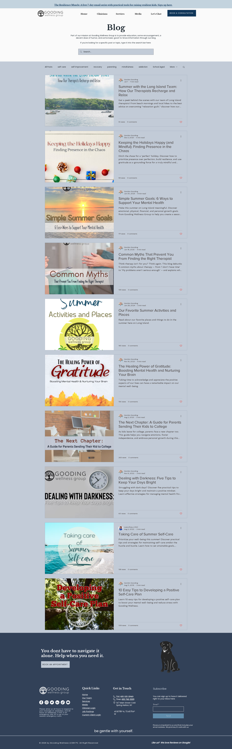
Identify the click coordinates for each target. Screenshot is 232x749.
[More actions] (181, 80)
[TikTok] (63, 702)
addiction (143, 67)
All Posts (48, 67)
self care (62, 67)
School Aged (159, 67)
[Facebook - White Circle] (41, 702)
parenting (111, 67)
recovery (98, 67)
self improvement (79, 67)
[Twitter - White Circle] (52, 702)
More (172, 67)
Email (155, 704)
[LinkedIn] (57, 702)
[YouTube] (68, 702)
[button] (138, 14)
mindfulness (127, 67)
